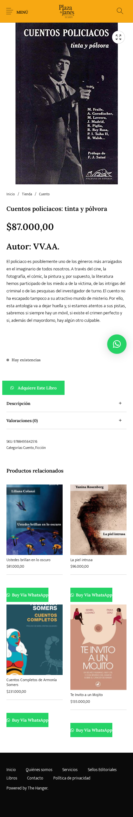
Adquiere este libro (37, 388)
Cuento (44, 194)
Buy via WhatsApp (29, 595)
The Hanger (37, 788)
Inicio (10, 194)
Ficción (40, 448)
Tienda (27, 194)
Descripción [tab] (18, 403)
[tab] (66, 403)
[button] (66, 388)
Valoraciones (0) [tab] (22, 420)
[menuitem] (11, 770)
